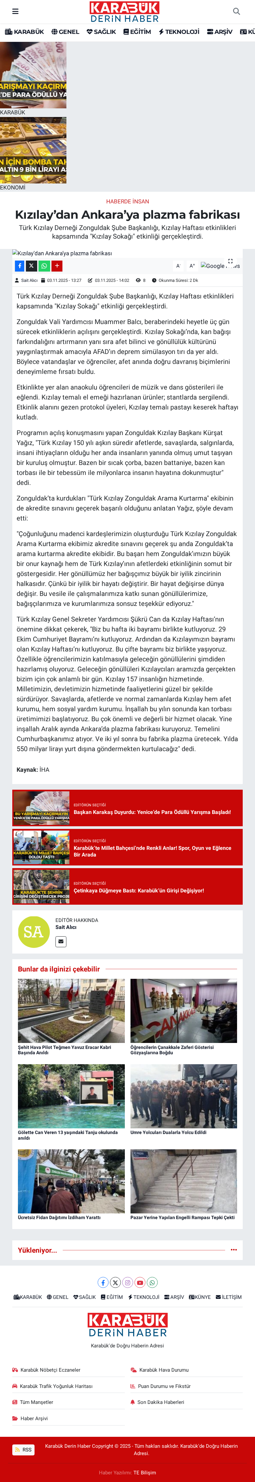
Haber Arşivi (34, 1419)
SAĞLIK (104, 32)
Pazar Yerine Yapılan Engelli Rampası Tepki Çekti (182, 1217)
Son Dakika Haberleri (160, 1402)
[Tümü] (234, 1250)
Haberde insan (127, 201)
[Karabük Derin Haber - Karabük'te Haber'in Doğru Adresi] (124, 11)
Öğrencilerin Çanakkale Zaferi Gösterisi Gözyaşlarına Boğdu (172, 1050)
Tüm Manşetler (36, 1402)
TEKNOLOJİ (181, 32)
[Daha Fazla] (56, 266)
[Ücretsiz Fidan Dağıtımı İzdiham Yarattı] (71, 1181)
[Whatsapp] (152, 1282)
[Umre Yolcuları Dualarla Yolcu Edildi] (183, 1095)
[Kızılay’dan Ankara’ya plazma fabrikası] (127, 253)
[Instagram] (127, 1282)
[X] (115, 1282)
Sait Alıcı (29, 280)
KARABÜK (27, 32)
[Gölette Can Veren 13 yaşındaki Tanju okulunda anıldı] (71, 1095)
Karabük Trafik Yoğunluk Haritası (56, 1386)
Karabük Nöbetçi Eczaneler (50, 1370)
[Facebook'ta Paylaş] (19, 266)
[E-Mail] (60, 941)
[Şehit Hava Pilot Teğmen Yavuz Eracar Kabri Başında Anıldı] (71, 1010)
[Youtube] (139, 1282)
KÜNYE (203, 1297)
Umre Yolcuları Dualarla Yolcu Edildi (168, 1132)
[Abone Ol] (220, 265)
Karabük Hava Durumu (164, 1370)
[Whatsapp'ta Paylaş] (44, 266)
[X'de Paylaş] (31, 266)
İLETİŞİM (232, 1297)
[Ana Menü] (15, 11)
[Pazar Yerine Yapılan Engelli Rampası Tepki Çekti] (183, 1181)
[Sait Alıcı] (34, 931)
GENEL (68, 32)
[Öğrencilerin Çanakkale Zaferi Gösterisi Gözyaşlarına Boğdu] (183, 1010)
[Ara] (236, 11)
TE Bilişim (144, 1473)
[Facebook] (103, 1282)
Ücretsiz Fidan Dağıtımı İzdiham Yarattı (59, 1217)
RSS (26, 1450)
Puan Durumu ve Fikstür (164, 1386)
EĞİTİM (140, 32)
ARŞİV (222, 32)
